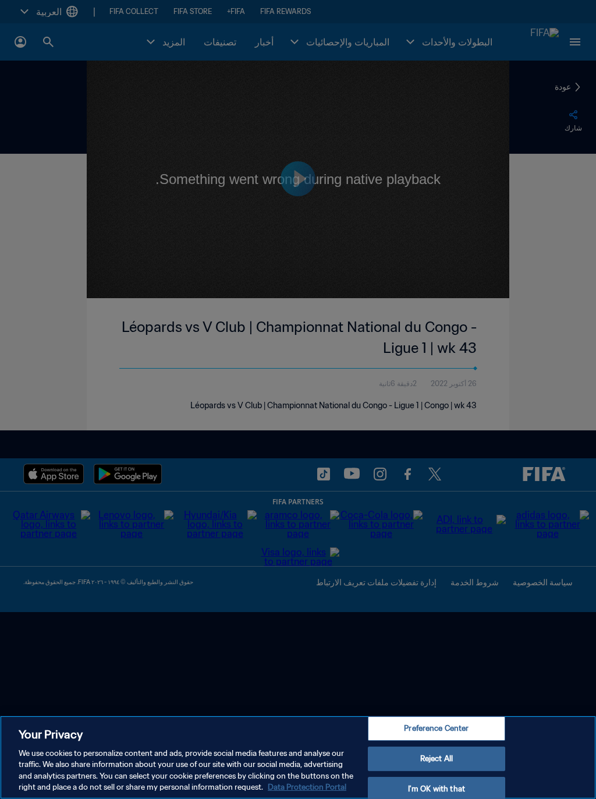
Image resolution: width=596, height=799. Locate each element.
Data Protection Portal (307, 787)
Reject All (436, 758)
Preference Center (436, 729)
